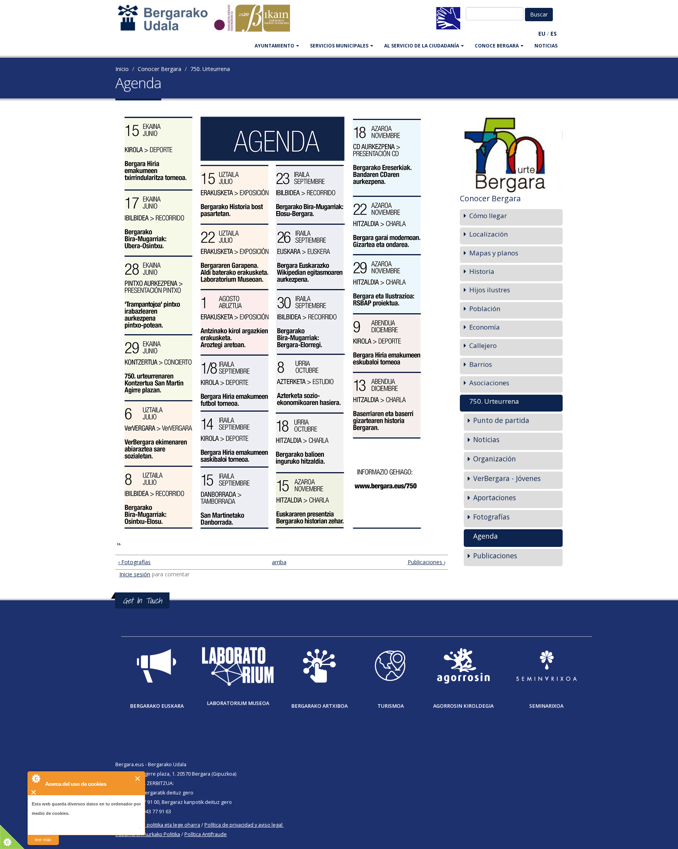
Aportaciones (494, 497)
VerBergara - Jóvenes (507, 478)
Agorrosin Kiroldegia (463, 706)
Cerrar (137, 778)
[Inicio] (208, 22)
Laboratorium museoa (238, 703)
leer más (43, 839)
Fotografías (491, 516)
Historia (481, 271)
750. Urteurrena (210, 69)
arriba (278, 562)
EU (541, 33)
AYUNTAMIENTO (274, 45)
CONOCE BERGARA (497, 45)
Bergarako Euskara (157, 706)
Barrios (480, 364)
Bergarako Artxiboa (319, 706)
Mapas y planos (493, 252)
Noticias (546, 45)
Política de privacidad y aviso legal (243, 825)
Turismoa (390, 706)
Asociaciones (489, 382)
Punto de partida (501, 420)
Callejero (483, 345)
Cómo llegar (488, 215)
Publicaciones (495, 555)
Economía (484, 327)
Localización (488, 234)
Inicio (122, 69)
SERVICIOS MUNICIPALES (339, 45)
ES (553, 33)
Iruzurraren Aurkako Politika (147, 834)
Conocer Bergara (159, 69)
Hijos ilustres (489, 289)
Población (484, 308)
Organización (494, 458)
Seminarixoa (546, 706)
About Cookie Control (36, 778)
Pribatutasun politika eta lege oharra (157, 825)
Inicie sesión (134, 574)
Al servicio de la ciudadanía (421, 45)
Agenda (485, 536)
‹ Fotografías (134, 562)
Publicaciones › (426, 562)
